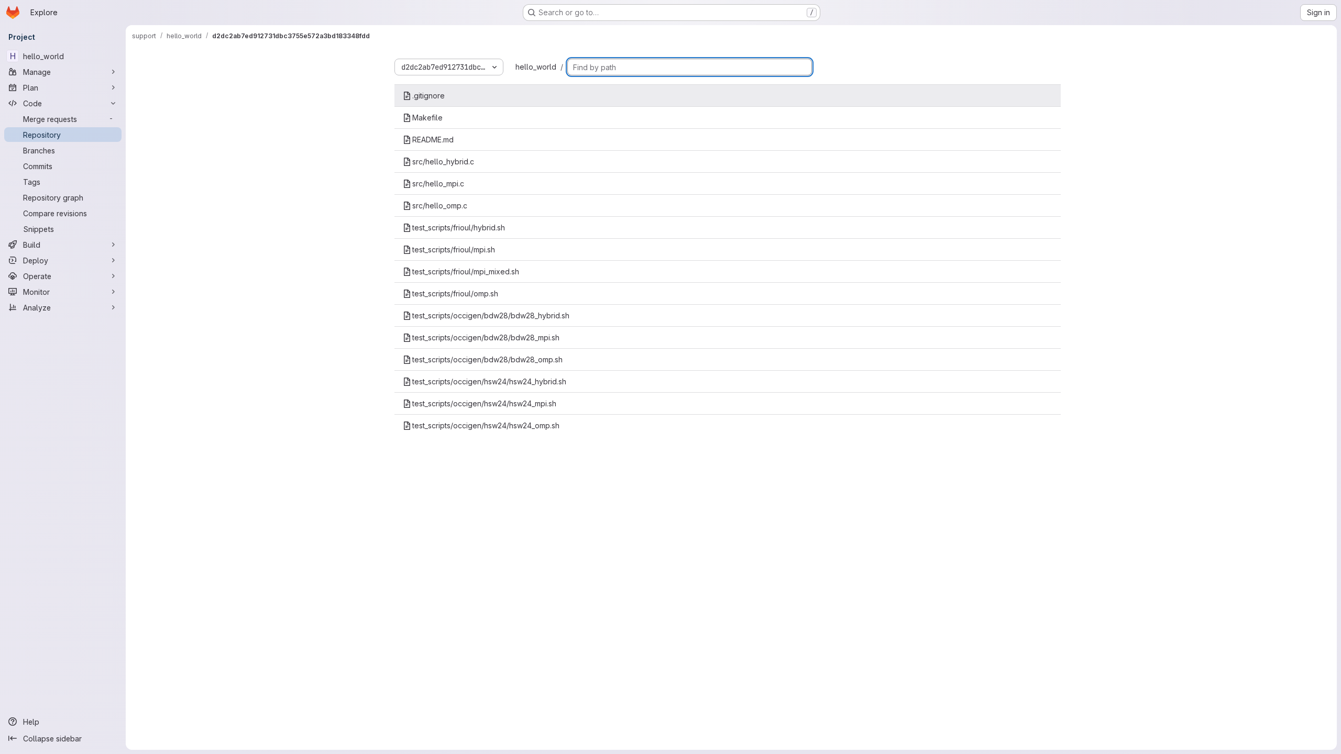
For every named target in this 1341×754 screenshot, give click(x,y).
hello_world (535, 66)
